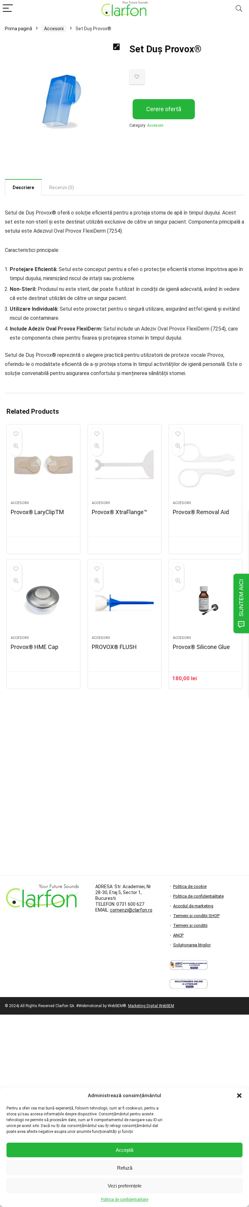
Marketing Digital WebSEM (151, 1006)
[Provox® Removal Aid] (205, 465)
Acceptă (124, 1150)
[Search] (239, 8)
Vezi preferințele (124, 1185)
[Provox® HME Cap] (43, 600)
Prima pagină (18, 28)
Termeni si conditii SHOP (196, 915)
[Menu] (8, 8)
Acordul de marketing (193, 905)
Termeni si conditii (190, 925)
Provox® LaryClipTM (37, 512)
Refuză (124, 1168)
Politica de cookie (190, 886)
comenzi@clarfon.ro (131, 910)
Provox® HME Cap (34, 646)
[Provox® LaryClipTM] (43, 465)
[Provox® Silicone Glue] (205, 600)
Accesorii (54, 28)
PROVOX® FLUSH (114, 646)
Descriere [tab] (23, 187)
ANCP (178, 935)
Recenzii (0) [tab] (61, 187)
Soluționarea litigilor (192, 944)
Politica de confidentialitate (124, 1199)
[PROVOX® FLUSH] (124, 600)
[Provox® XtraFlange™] (124, 465)
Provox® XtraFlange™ (119, 512)
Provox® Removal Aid (201, 512)
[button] (239, 1095)
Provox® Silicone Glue (201, 646)
